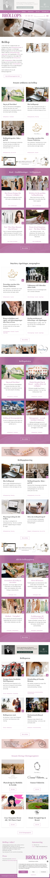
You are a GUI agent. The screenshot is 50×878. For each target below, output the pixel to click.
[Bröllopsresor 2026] (13, 705)
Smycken (36, 152)
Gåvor (15, 594)
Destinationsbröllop (39, 692)
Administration (11, 875)
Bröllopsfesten (6, 116)
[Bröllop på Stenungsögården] (13, 408)
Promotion (12, 331)
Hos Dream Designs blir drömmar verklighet (13, 194)
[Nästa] (49, 28)
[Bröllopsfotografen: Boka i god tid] (13, 128)
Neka (33, 871)
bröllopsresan (17, 57)
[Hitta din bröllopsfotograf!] (37, 507)
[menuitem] (24, 11)
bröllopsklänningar (15, 52)
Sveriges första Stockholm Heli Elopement (11, 680)
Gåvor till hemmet (37, 580)
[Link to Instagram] (29, 16)
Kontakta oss (45, 11)
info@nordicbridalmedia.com (41, 846)
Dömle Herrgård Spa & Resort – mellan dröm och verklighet (37, 384)
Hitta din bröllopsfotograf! (36, 517)
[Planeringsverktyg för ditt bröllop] (13, 507)
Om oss (37, 11)
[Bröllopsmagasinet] (12, 16)
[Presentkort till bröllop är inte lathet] (13, 570)
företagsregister (8, 60)
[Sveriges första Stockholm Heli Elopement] (13, 669)
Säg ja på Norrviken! (10, 104)
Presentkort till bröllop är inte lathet (12, 581)
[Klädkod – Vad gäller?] (13, 606)
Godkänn (23, 871)
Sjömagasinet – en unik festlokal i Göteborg (37, 419)
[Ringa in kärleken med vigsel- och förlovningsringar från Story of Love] (13, 308)
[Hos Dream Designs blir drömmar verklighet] (13, 183)
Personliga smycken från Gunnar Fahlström (36, 139)
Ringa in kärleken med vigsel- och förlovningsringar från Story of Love (12, 320)
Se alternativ (43, 871)
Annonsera (30, 11)
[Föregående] (1, 28)
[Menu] (46, 16)
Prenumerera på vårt (9, 858)
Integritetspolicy (33, 874)
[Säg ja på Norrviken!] (13, 94)
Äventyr (4, 693)
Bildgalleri (29, 531)
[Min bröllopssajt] (37, 94)
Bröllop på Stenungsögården (12, 418)
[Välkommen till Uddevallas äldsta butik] (37, 275)
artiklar (19, 54)
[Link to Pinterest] (32, 16)
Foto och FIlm (13, 152)
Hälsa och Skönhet (13, 241)
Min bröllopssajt (33, 104)
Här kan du (9, 860)
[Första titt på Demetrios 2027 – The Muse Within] (37, 217)
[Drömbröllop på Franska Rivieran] (37, 669)
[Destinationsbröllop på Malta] (37, 705)
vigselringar (5, 54)
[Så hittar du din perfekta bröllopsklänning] (37, 183)
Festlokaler (12, 116)
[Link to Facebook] (26, 16)
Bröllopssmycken (31, 152)
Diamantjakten (16, 63)
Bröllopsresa (9, 727)
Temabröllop (15, 693)
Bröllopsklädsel (15, 630)
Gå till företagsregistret (25, 832)
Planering (37, 116)
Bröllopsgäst (11, 594)
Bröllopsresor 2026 (9, 715)
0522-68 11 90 (36, 844)
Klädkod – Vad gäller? (12, 616)
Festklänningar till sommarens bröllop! (37, 617)
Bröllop (24, 11)
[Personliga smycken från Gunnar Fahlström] (37, 128)
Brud (9, 205)
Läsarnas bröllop (31, 693)
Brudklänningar (14, 205)
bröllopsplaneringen (16, 47)
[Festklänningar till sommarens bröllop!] (37, 606)
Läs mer (13, 789)
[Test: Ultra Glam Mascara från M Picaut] (13, 217)
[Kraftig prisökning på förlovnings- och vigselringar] (37, 308)
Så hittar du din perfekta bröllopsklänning (37, 194)
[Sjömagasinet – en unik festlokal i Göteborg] (37, 408)
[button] (47, 861)
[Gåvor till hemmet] (37, 570)
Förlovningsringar (6, 331)
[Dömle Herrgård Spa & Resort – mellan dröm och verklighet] (37, 372)
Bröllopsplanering (31, 116)
